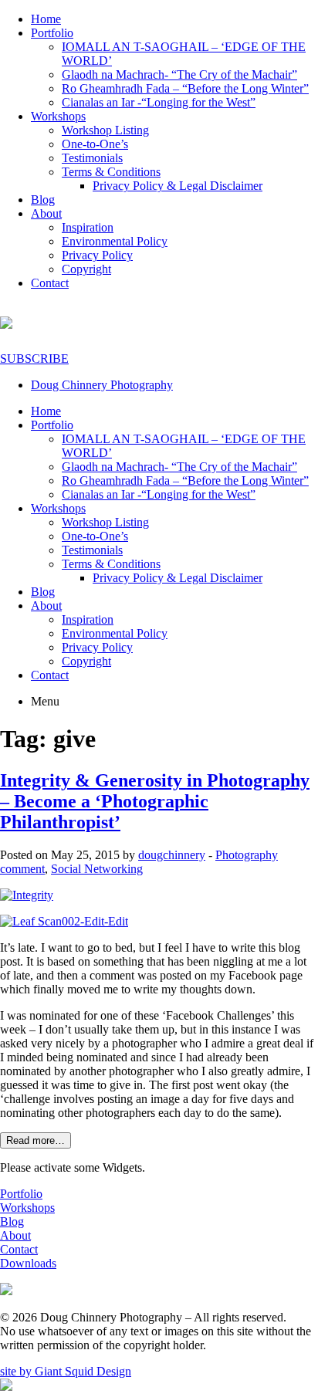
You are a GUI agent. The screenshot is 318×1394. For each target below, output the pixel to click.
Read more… (35, 1140)
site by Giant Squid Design (65, 1371)
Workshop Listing (105, 130)
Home (46, 18)
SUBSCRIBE (34, 358)
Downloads (28, 1263)
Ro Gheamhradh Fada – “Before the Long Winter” (185, 88)
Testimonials (92, 157)
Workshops (58, 116)
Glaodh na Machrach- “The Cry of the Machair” (179, 74)
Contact (50, 282)
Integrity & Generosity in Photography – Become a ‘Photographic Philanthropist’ (155, 801)
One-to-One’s (95, 144)
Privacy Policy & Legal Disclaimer (177, 185)
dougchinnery (171, 854)
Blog (43, 199)
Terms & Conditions (111, 171)
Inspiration (87, 227)
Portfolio (52, 32)
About (46, 213)
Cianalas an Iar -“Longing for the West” (158, 102)
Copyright (86, 269)
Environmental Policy (114, 241)
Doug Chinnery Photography (102, 384)
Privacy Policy (97, 255)
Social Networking (97, 868)
